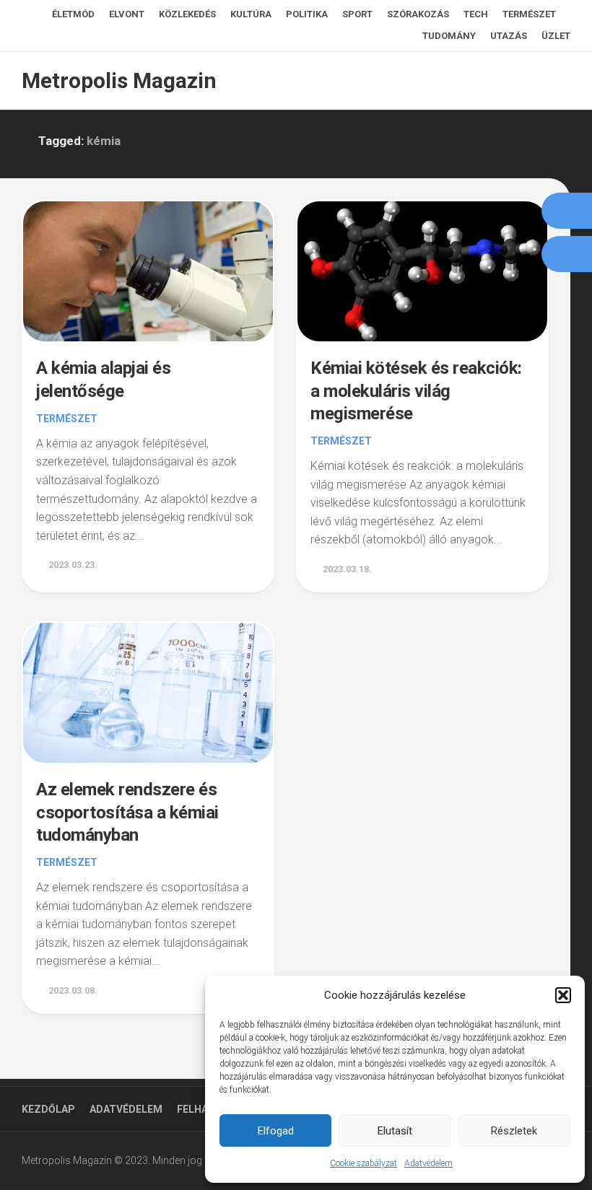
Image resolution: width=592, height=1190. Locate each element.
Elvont (126, 14)
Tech (475, 14)
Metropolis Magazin (119, 80)
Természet (529, 14)
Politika (307, 14)
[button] (563, 995)
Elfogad (276, 1130)
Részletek (514, 1130)
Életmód (73, 14)
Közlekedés (187, 14)
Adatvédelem (428, 1163)
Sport (357, 14)
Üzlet (555, 35)
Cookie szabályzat (363, 1163)
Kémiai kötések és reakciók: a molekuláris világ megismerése (416, 390)
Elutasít (395, 1130)
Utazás (508, 35)
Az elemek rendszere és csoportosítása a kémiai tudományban (127, 811)
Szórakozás (418, 14)
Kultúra (250, 14)
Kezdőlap (48, 1109)
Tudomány (449, 35)
